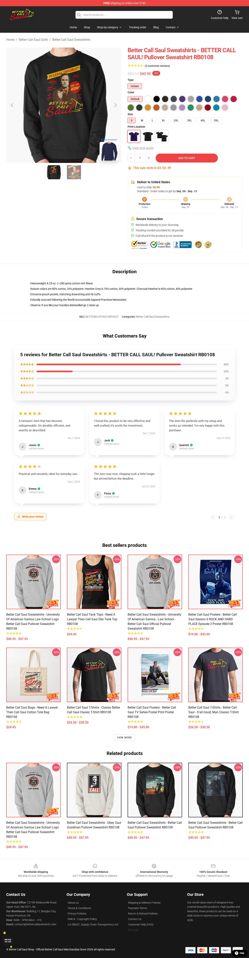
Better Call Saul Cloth (33, 40)
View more (124, 737)
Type (131, 79)
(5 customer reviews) (157, 65)
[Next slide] (115, 105)
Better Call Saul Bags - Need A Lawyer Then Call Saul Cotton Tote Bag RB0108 (32, 712)
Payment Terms (137, 908)
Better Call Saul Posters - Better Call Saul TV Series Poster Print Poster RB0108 (152, 712)
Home (10, 40)
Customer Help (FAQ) (140, 924)
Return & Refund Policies (143, 913)
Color (131, 92)
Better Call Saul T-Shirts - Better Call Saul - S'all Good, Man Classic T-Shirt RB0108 (213, 712)
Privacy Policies (77, 913)
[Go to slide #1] (53, 172)
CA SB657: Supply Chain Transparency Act (93, 924)
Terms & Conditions (79, 908)
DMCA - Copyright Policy (82, 919)
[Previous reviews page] (212, 517)
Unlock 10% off (7, 941)
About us (73, 902)
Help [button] (242, 953)
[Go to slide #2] (74, 172)
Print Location (136, 126)
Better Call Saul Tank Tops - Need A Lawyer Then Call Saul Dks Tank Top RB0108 (92, 619)
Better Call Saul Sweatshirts (71, 40)
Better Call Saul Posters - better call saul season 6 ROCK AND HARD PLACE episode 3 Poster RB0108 (212, 619)
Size (130, 114)
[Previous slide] (12, 105)
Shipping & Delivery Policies (144, 902)
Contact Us (134, 919)
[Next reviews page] (231, 517)
